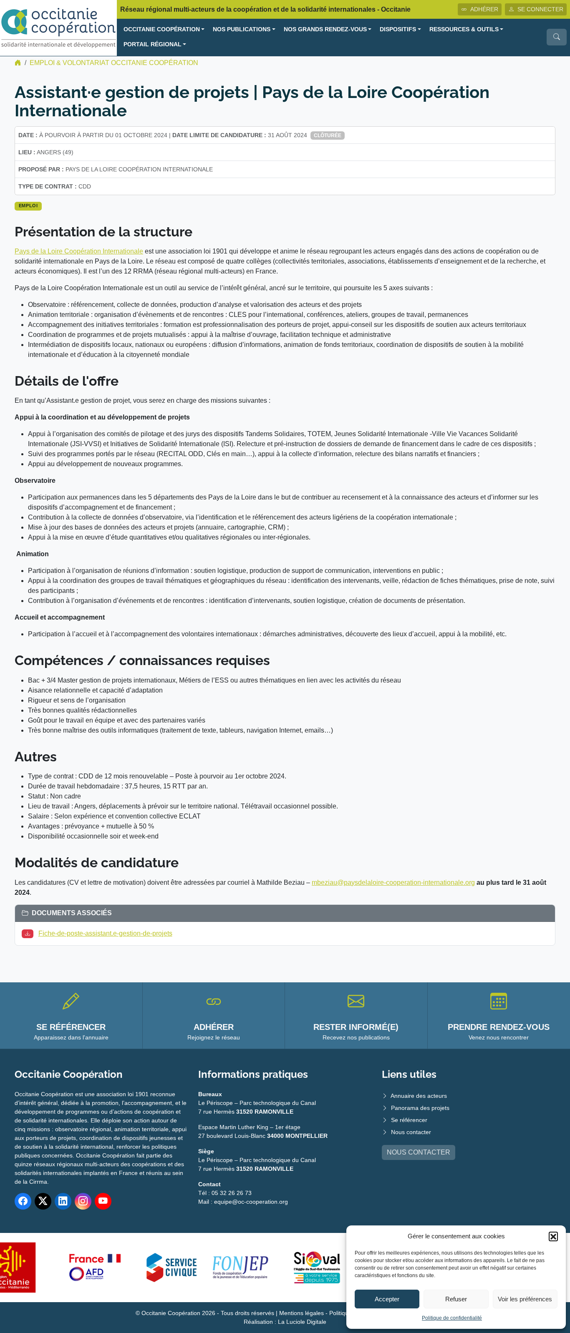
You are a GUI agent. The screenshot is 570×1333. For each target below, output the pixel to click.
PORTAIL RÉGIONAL (153, 44)
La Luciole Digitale (302, 1321)
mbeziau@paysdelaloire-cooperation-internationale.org (393, 882)
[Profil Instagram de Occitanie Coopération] (83, 1201)
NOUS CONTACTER (418, 1152)
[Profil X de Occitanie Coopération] (43, 1201)
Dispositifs (398, 29)
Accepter (387, 1299)
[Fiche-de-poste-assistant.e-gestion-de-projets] (29, 933)
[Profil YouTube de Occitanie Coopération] (103, 1201)
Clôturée (327, 135)
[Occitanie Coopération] (58, 27)
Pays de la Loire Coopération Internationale (79, 251)
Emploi (28, 205)
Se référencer (409, 1120)
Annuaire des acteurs (419, 1095)
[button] (553, 1236)
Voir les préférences (525, 1299)
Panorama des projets (420, 1108)
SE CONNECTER (540, 9)
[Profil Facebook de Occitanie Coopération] (23, 1201)
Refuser (456, 1299)
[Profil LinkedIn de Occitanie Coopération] (63, 1201)
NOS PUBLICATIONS (241, 29)
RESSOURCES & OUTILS (464, 29)
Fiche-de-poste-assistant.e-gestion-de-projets (105, 933)
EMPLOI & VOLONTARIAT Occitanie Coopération (114, 62)
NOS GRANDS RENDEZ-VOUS (325, 29)
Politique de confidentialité (452, 1318)
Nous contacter (411, 1132)
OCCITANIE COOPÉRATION (162, 29)
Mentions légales (301, 1313)
